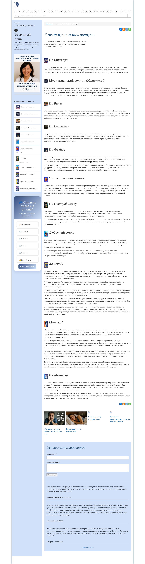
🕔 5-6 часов (23, 239)
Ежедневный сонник (28, 188)
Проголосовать (27, 266)
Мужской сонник (27, 181)
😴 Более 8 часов (25, 260)
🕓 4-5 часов (23, 231)
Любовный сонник (28, 167)
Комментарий (53, 462)
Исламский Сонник (29, 114)
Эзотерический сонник (24, 150)
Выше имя (51, 454)
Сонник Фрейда (27, 135)
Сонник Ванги (27, 121)
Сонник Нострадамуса (22, 160)
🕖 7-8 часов (23, 253)
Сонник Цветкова (28, 128)
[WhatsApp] (129, 29)
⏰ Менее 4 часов (25, 225)
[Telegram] (126, 29)
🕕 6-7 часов (23, 246)
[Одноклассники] (123, 29)
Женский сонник (27, 174)
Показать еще (88, 547)
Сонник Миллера (28, 107)
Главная (49, 24)
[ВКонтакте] (120, 29)
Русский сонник (27, 142)
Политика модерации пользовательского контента (73, 559)
